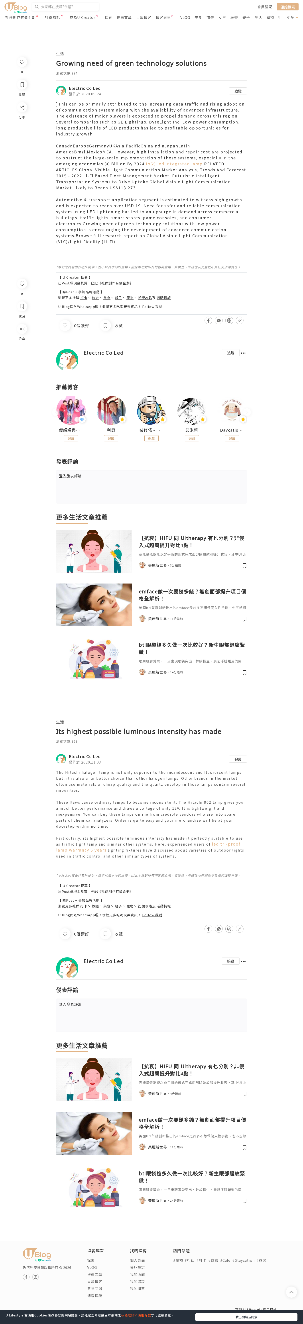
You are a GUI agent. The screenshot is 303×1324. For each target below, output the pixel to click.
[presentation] (56, 412)
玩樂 (234, 17)
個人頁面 (137, 1260)
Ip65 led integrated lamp (174, 163)
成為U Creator (82, 17)
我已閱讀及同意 (246, 1317)
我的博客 (137, 1288)
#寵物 (178, 1260)
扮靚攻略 (145, 297)
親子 (246, 17)
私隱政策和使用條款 (136, 1315)
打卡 (83, 297)
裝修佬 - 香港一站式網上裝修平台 (151, 430)
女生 (222, 17)
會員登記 (264, 6)
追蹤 (238, 91)
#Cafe (225, 1260)
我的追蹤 (137, 1281)
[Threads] (22, 366)
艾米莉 (191, 430)
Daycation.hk (232, 430)
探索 (108, 17)
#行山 (190, 1260)
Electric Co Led (85, 88)
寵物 (270, 17)
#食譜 (213, 1260)
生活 (258, 17)
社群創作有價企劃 (20, 17)
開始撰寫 (287, 6)
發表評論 (70, 475)
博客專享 (163, 17)
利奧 (111, 430)
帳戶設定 (137, 1267)
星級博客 (143, 17)
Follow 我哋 (152, 306)
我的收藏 (137, 1274)
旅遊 (210, 17)
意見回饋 (94, 1288)
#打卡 (202, 1260)
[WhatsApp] (22, 353)
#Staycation (243, 1260)
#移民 (261, 1260)
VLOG (185, 17)
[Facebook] (22, 340)
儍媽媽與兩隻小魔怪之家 (71, 430)
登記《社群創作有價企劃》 (112, 283)
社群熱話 (52, 17)
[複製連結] (22, 378)
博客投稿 (94, 1295)
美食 (198, 17)
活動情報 (164, 297)
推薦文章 (124, 17)
